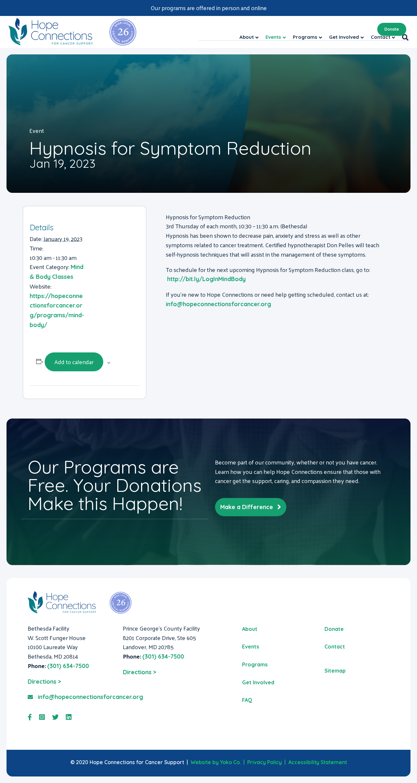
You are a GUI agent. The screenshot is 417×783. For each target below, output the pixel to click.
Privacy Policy (264, 762)
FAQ (247, 700)
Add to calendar (73, 361)
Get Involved (258, 682)
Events (250, 646)
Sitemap (335, 670)
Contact (334, 646)
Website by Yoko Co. (216, 762)
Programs (254, 664)
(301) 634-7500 (68, 666)
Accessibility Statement (317, 762)
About (249, 629)
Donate (391, 29)
